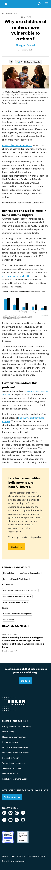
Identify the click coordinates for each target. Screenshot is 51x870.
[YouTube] (10, 821)
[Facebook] (4, 821)
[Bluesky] (10, 814)
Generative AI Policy (36, 856)
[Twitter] (17, 821)
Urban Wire (25, 17)
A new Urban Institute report (17, 145)
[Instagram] (23, 814)
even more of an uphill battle (16, 275)
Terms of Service (18, 856)
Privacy (5, 856)
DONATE (16, 546)
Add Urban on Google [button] (30, 62)
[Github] (23, 821)
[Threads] (17, 814)
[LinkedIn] (4, 814)
